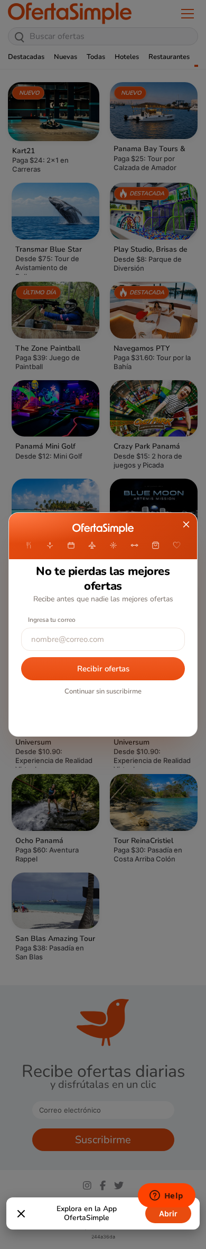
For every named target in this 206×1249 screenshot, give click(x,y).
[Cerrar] (21, 1213)
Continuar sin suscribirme (103, 691)
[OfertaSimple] (102, 528)
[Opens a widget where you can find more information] (166, 1196)
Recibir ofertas (103, 668)
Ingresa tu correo (52, 620)
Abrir (168, 1213)
